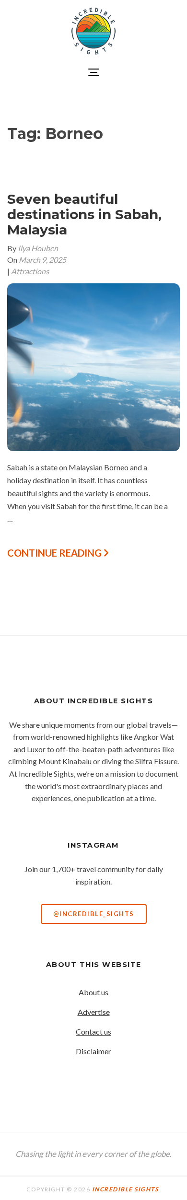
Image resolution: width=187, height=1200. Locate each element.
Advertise (94, 1011)
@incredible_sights (93, 914)
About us (93, 992)
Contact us (93, 1031)
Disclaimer (93, 1051)
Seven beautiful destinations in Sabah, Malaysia (84, 214)
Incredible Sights (125, 1189)
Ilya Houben (38, 248)
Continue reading (55, 553)
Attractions (30, 271)
